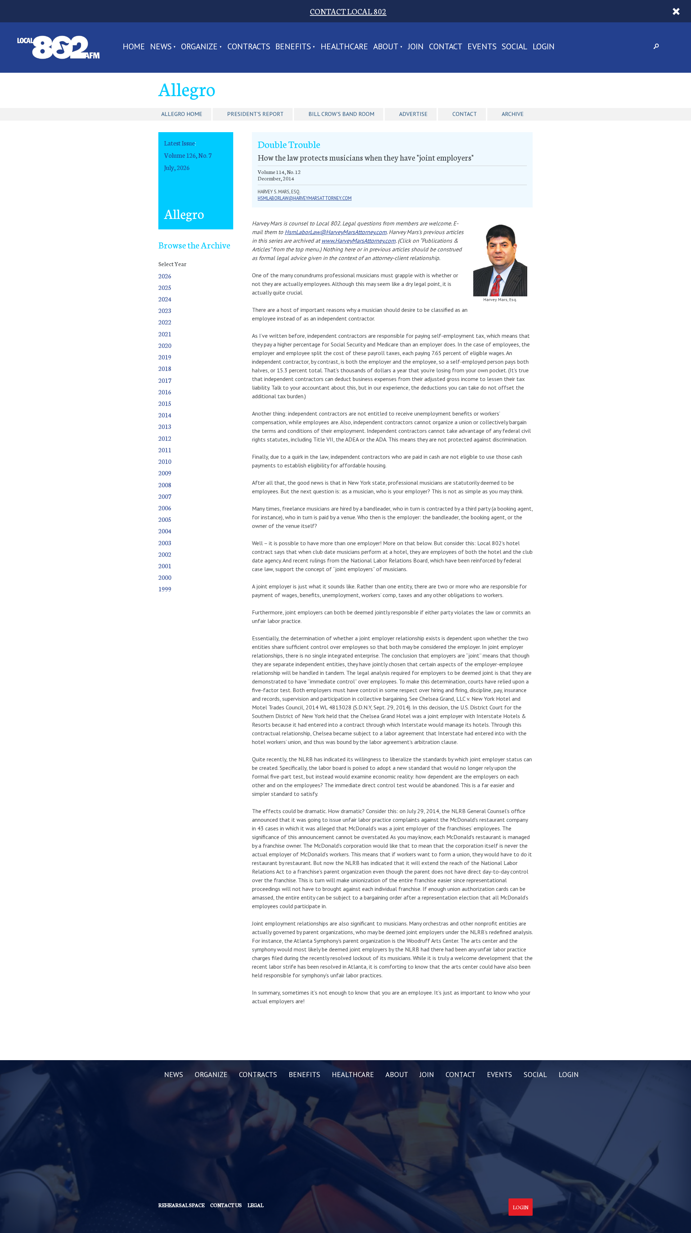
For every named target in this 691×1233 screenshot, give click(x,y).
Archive (513, 113)
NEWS (161, 46)
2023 (164, 310)
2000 (164, 577)
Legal (255, 1205)
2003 (164, 542)
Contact (464, 113)
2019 (164, 356)
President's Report (255, 113)
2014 (164, 414)
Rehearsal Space (181, 1205)
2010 (164, 461)
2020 (164, 345)
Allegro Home (181, 113)
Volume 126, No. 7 (188, 155)
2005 (164, 519)
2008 (164, 484)
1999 (164, 588)
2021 (164, 333)
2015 (164, 403)
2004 (164, 530)
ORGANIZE (199, 46)
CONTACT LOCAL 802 (348, 11)
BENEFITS (293, 46)
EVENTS (482, 46)
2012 (164, 438)
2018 (164, 368)
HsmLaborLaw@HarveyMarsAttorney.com (336, 232)
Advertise (413, 113)
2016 (164, 391)
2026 (164, 275)
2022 (164, 321)
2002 (164, 554)
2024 (164, 298)
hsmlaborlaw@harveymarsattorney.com (305, 198)
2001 (164, 565)
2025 (164, 287)
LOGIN (544, 46)
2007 (164, 496)
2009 (164, 472)
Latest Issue (179, 142)
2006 (164, 507)
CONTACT (445, 46)
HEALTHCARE (344, 46)
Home (134, 46)
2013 (164, 426)
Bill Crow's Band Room (341, 113)
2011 (164, 449)
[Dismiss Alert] (676, 11)
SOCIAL (514, 46)
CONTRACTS (248, 46)
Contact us (226, 1205)
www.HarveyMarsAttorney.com (358, 240)
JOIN (416, 46)
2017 (164, 380)
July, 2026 (177, 167)
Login (520, 1207)
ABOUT (385, 46)
